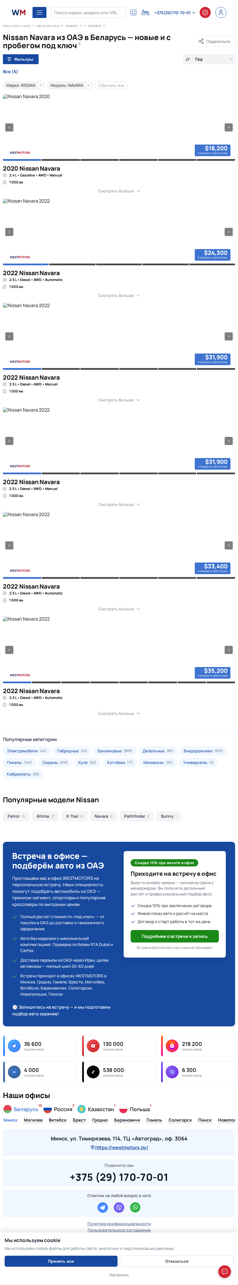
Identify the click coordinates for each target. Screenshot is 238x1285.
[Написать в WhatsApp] (135, 1207)
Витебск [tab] (57, 1120)
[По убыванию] (188, 59)
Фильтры (23, 59)
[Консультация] (205, 12)
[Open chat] (224, 1271)
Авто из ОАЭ (47, 25)
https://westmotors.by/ (121, 1147)
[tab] (22, 160)
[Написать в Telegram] (103, 1207)
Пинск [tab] (205, 1120)
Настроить (119, 1275)
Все (10, 71)
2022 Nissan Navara (31, 273)
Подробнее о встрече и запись (175, 936)
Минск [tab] (10, 1120)
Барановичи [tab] (127, 1120)
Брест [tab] (79, 1120)
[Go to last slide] (9, 127)
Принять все (61, 1261)
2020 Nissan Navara (31, 168)
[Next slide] (229, 127)
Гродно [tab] (100, 1120)
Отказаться (176, 1261)
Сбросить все (111, 85)
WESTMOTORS (16, 25)
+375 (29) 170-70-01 (119, 1176)
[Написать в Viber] (119, 1207)
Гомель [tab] (154, 1120)
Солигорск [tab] (180, 1120)
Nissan (71, 25)
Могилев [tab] (33, 1120)
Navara (94, 25)
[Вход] (220, 12)
